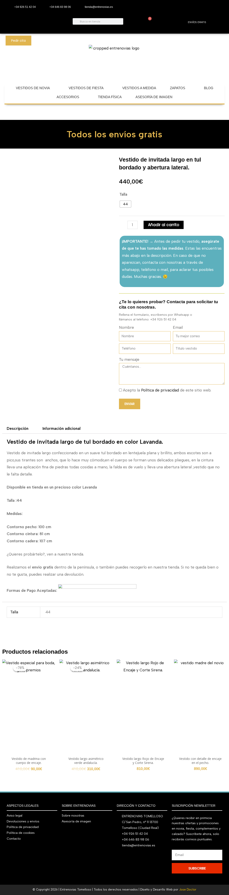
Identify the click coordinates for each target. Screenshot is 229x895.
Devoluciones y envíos (23, 821)
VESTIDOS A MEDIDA (139, 88)
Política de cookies (21, 833)
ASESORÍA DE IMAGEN (154, 97)
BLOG (208, 88)
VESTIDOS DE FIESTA (86, 88)
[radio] (125, 204)
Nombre (126, 327)
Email (178, 327)
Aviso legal (14, 815)
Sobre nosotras (73, 815)
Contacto (14, 839)
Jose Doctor (187, 889)
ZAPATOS (177, 88)
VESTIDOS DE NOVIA (33, 88)
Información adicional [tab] (61, 428)
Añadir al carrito (163, 224)
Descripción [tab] (17, 428)
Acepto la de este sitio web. (167, 390)
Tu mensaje (129, 359)
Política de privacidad (160, 390)
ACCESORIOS (68, 97)
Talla (123, 194)
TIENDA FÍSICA (110, 97)
